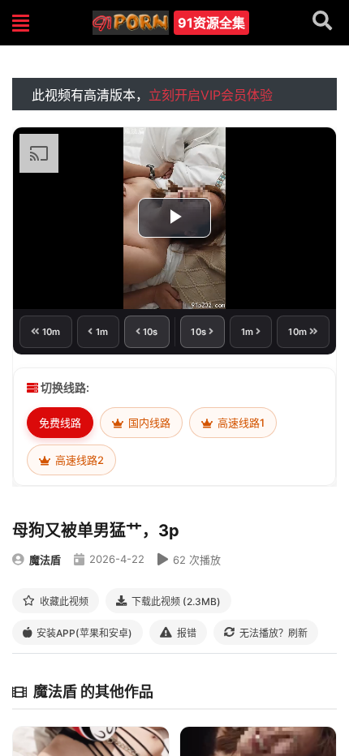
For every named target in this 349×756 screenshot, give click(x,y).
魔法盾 (45, 559)
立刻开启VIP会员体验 (211, 95)
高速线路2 (78, 459)
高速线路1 (240, 422)
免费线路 (60, 422)
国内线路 (148, 422)
